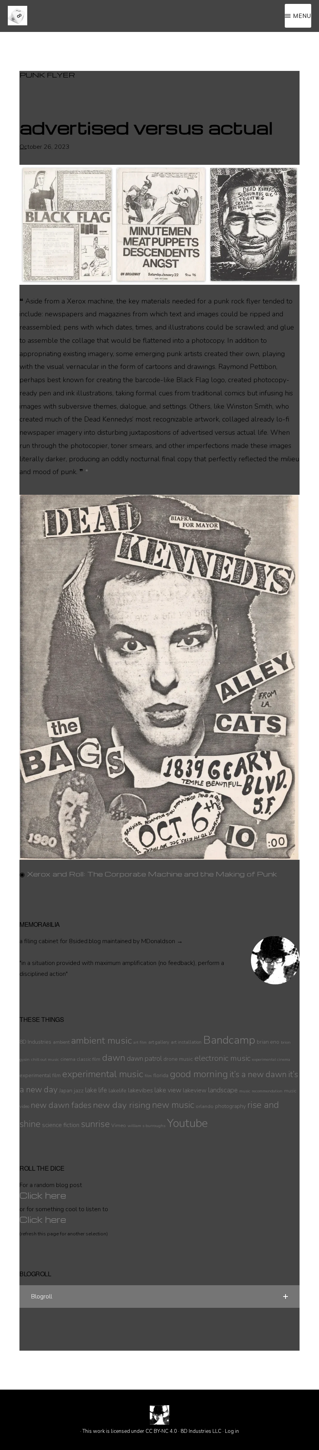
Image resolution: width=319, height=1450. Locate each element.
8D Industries (35, 1042)
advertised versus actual (146, 127)
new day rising (122, 1105)
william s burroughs (146, 1126)
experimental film (40, 1075)
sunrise (95, 1124)
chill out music (45, 1059)
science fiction (60, 1125)
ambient (61, 1042)
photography (230, 1106)
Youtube (187, 1123)
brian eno (268, 1042)
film (148, 1076)
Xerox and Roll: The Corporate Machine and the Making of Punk (152, 873)
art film (140, 1042)
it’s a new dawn (258, 1074)
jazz (79, 1090)
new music (173, 1105)
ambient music (101, 1040)
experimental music (102, 1074)
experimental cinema (271, 1059)
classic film (88, 1059)
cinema (68, 1059)
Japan (65, 1090)
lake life (96, 1090)
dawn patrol (144, 1058)
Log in (232, 1431)
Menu (302, 15)
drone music (178, 1059)
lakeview (195, 1090)
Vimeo (118, 1125)
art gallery (158, 1042)
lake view (167, 1090)
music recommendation (260, 1091)
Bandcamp (229, 1040)
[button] (159, 1296)
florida (160, 1075)
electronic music (223, 1058)
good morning (199, 1074)
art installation (186, 1042)
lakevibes (140, 1090)
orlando (205, 1106)
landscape (223, 1090)
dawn (113, 1057)
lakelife (117, 1090)
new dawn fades (61, 1105)
